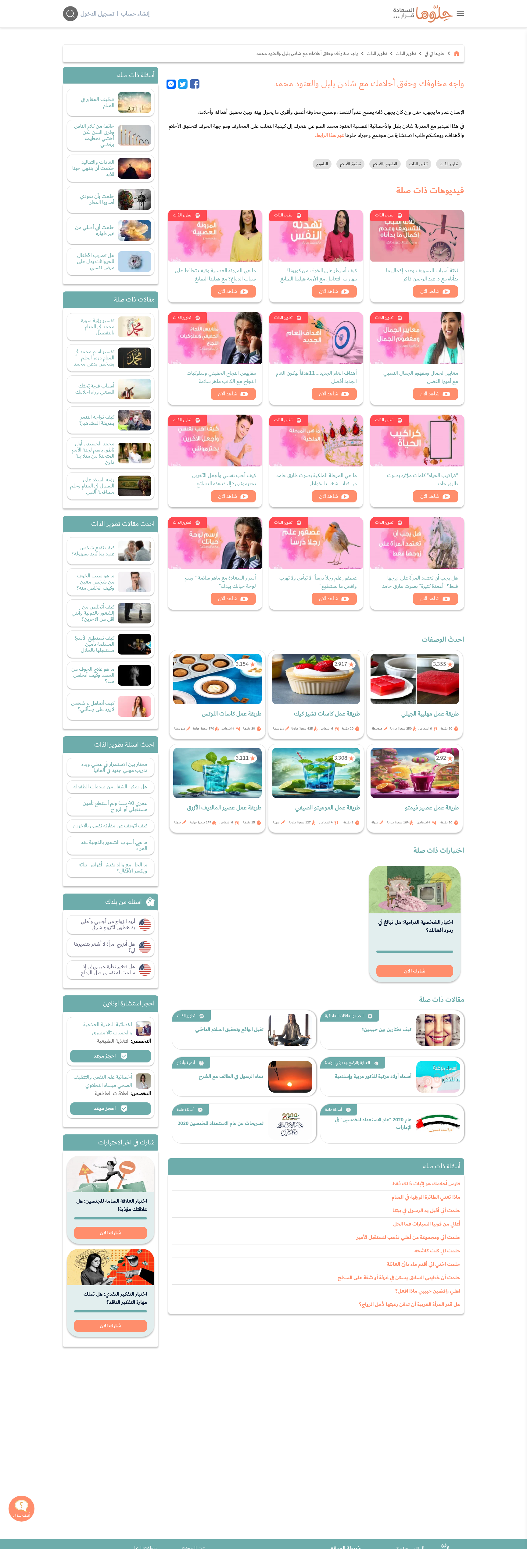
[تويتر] (183, 83)
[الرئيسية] (456, 53)
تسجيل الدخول (97, 13)
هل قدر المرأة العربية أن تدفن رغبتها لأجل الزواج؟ (409, 1304)
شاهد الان (429, 291)
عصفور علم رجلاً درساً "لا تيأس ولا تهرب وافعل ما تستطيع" (318, 582)
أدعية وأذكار (186, 1062)
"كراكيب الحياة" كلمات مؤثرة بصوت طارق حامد (422, 479)
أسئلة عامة (333, 1109)
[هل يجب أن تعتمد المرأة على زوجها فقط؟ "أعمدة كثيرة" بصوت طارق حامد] (417, 543)
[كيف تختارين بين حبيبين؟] (438, 1030)
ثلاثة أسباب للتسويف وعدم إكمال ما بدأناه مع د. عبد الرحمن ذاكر (422, 274)
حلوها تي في (435, 53)
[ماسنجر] (172, 83)
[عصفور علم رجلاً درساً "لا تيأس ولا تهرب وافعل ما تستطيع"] (316, 543)
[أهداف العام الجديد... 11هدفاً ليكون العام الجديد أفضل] (316, 338)
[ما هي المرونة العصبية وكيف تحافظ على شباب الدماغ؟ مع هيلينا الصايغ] (215, 236)
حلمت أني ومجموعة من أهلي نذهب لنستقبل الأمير (408, 1237)
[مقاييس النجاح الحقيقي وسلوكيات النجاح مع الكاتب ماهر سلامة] (215, 338)
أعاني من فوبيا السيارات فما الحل (426, 1224)
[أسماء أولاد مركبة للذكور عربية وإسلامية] (438, 1077)
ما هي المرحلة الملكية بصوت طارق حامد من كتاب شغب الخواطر (316, 479)
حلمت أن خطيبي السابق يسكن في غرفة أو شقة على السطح (399, 1277)
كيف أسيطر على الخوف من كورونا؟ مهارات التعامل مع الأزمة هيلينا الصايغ (318, 274)
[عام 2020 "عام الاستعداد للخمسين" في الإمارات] (438, 1124)
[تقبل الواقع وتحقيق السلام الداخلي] (290, 1030)
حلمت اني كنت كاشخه (437, 1250)
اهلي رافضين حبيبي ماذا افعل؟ (427, 1291)
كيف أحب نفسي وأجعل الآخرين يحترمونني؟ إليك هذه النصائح (224, 479)
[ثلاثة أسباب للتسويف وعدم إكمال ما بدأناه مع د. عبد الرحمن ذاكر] (417, 236)
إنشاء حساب (135, 13)
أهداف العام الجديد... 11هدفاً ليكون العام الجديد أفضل (316, 377)
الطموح (322, 164)
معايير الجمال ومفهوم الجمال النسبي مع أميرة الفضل (420, 377)
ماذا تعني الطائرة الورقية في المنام (426, 1197)
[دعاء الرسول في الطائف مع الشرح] (290, 1077)
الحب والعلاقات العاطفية (344, 1015)
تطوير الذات (406, 53)
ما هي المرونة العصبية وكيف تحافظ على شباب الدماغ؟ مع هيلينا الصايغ (215, 274)
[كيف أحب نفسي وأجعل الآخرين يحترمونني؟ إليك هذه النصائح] (215, 440)
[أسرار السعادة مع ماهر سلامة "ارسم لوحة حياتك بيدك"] (215, 543)
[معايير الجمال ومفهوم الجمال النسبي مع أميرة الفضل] (417, 338)
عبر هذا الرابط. (329, 135)
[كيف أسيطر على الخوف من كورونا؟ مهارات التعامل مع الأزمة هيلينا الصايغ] (316, 236)
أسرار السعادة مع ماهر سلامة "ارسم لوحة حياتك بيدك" (220, 582)
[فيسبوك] (194, 83)
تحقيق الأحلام (350, 164)
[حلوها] (460, 13)
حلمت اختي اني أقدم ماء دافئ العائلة (423, 1264)
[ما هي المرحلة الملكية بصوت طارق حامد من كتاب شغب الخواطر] (316, 440)
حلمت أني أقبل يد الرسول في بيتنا (426, 1210)
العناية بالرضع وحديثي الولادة (347, 1062)
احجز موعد (105, 1056)
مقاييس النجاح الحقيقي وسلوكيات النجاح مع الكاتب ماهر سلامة (221, 377)
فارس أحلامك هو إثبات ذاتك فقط (426, 1183)
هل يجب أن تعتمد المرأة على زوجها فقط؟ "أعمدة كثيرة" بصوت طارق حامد (420, 582)
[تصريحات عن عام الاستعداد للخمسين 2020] (290, 1124)
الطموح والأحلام (385, 164)
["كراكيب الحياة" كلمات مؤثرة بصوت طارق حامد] (417, 440)
